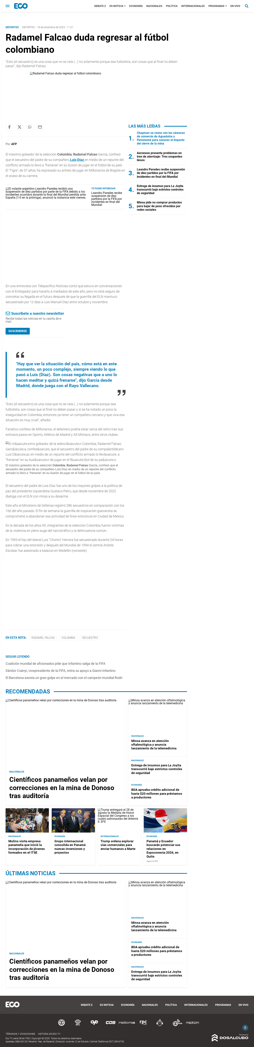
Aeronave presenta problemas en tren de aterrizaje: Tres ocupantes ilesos (159, 156)
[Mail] (40, 127)
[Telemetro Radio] (176, 1025)
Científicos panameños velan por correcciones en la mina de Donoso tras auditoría (61, 788)
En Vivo (235, 6)
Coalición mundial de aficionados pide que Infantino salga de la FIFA (55, 663)
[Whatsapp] (30, 127)
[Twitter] (19, 127)
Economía (136, 6)
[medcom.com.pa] (192, 1025)
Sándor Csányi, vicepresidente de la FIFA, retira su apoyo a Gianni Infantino (60, 671)
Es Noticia (116, 6)
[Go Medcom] (127, 1025)
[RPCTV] (78, 1025)
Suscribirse (17, 331)
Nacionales (154, 6)
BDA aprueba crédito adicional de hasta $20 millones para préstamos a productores (156, 793)
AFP (14, 144)
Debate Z (100, 6)
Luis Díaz (77, 160)
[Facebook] (9, 127)
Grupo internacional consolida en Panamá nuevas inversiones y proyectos (70, 846)
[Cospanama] (110, 1025)
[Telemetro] (61, 1025)
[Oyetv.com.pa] (94, 1025)
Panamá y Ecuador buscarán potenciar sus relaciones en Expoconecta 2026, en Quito (163, 848)
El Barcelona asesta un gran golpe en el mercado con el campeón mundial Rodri (64, 678)
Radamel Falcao (43, 637)
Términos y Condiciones (20, 1033)
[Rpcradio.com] (143, 1025)
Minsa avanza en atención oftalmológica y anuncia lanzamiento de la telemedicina (153, 744)
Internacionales (193, 6)
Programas (216, 6)
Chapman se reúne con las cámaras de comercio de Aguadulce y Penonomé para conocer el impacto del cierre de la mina (161, 138)
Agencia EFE (152, 861)
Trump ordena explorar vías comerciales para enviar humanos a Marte (118, 845)
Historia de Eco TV (49, 1033)
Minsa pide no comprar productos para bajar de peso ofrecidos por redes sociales (159, 206)
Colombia (68, 637)
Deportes (28, 27)
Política (172, 6)
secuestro (90, 637)
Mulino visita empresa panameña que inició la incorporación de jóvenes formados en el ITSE (26, 846)
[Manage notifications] (245, 1028)
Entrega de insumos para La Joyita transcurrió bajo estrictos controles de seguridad (160, 189)
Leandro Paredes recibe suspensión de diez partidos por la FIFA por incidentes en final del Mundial (106, 199)
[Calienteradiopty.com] (160, 1025)
